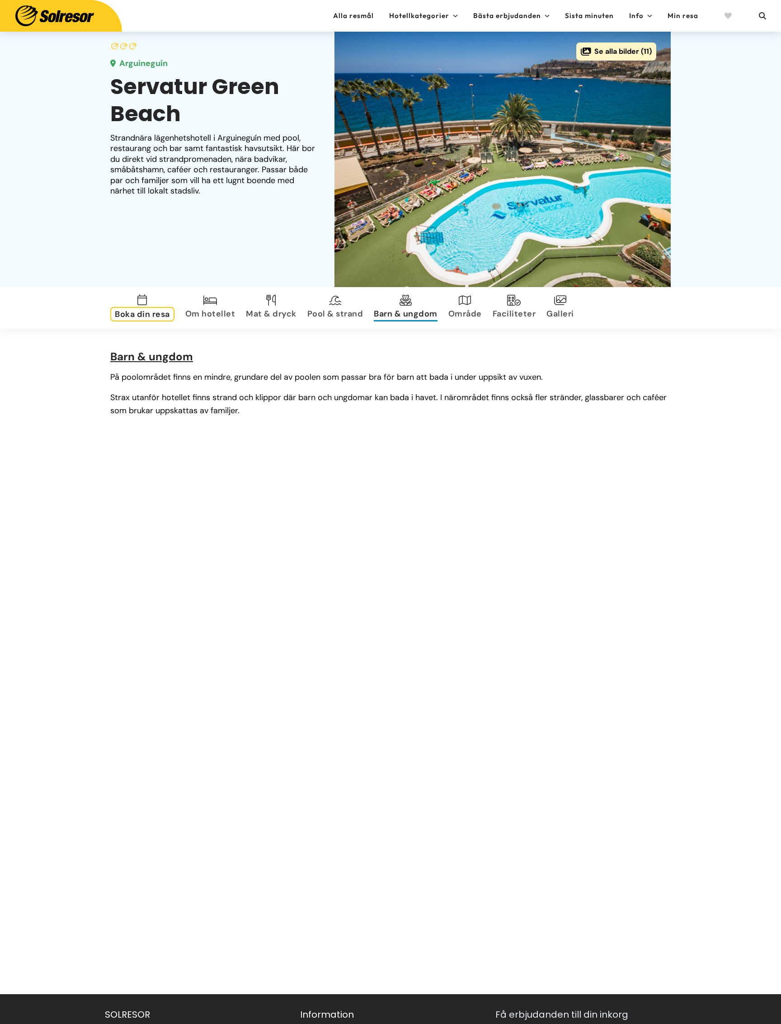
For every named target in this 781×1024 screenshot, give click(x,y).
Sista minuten (589, 15)
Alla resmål (353, 15)
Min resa (683, 15)
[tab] (144, 308)
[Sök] (762, 16)
